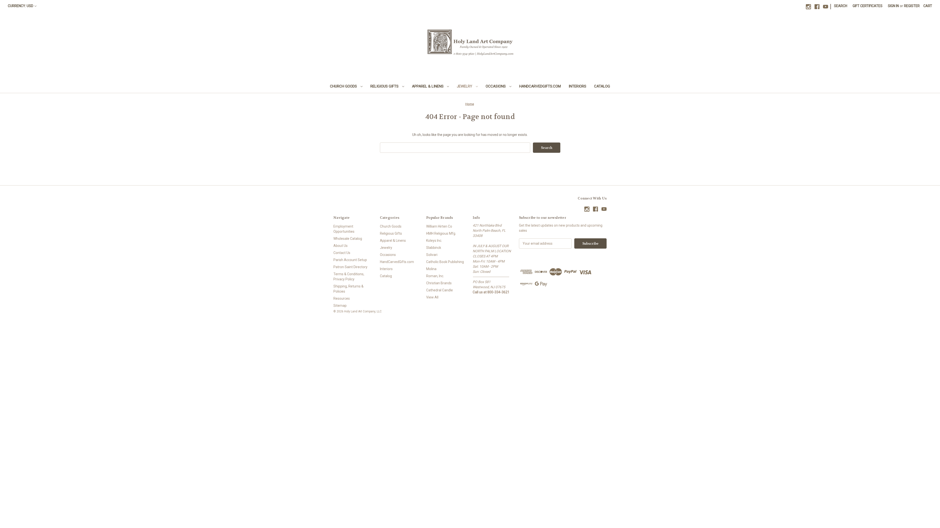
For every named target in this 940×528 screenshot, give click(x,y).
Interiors (577, 86)
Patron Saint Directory (350, 267)
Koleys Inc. (434, 240)
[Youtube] (825, 6)
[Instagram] (808, 6)
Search (840, 6)
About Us (340, 246)
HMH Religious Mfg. (441, 233)
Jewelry (465, 86)
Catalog (602, 86)
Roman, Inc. (435, 276)
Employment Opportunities (343, 228)
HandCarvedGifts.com (540, 86)
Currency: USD (20, 6)
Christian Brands (439, 283)
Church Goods (344, 86)
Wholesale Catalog (347, 239)
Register (912, 6)
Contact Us (341, 253)
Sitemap (340, 306)
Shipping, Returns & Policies (348, 288)
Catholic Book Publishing (445, 262)
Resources (341, 298)
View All (432, 297)
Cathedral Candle (439, 290)
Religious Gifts (385, 86)
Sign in (893, 6)
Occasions (496, 86)
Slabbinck (433, 248)
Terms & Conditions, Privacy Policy (348, 276)
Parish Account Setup (350, 260)
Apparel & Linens (428, 86)
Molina (431, 269)
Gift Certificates (867, 6)
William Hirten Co (439, 226)
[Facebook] (817, 6)
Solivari (431, 255)
